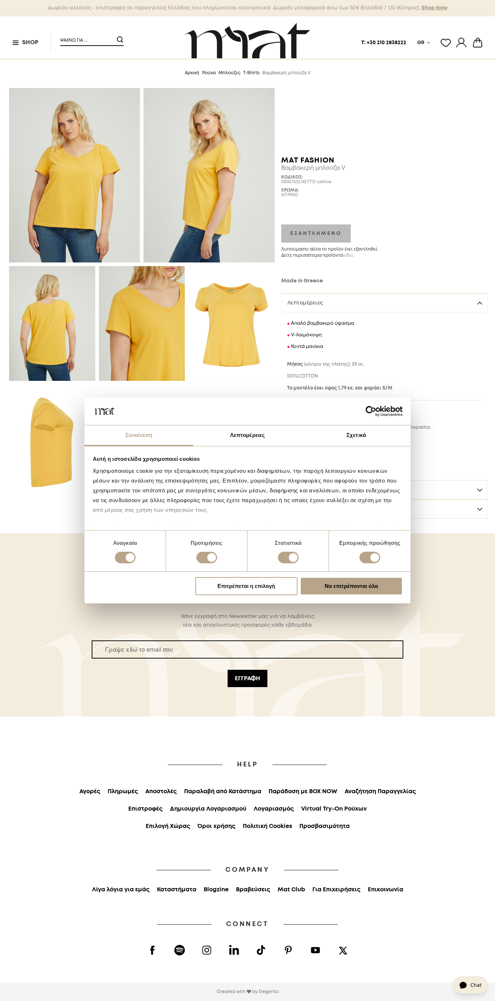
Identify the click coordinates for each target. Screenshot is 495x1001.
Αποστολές (161, 791)
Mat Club (291, 889)
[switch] (206, 558)
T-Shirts (251, 73)
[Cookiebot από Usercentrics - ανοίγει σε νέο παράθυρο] (371, 411)
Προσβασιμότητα (324, 826)
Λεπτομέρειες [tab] (247, 435)
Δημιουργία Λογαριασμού (208, 809)
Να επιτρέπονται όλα (351, 586)
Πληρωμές (123, 791)
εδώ (348, 255)
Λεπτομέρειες (305, 303)
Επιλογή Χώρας (168, 826)
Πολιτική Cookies (267, 826)
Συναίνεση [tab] (138, 435)
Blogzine (216, 889)
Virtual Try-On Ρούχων (334, 809)
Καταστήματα (176, 889)
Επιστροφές (145, 809)
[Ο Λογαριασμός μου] (461, 43)
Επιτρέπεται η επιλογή (246, 586)
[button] (87, 37)
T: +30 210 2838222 (383, 43)
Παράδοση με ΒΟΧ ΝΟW (303, 791)
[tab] (384, 302)
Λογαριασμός (274, 809)
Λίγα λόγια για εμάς (121, 889)
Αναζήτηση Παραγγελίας (380, 791)
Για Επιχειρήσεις (336, 889)
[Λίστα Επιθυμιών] (446, 43)
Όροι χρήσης (216, 826)
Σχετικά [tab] (356, 435)
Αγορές (89, 791)
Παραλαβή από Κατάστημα (222, 791)
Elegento (269, 992)
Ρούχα (209, 73)
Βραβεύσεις (253, 889)
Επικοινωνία (385, 889)
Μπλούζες (229, 73)
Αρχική (192, 73)
